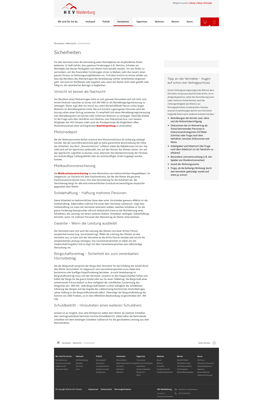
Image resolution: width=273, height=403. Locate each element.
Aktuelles (79, 363)
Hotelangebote (182, 369)
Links (78, 369)
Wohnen (159, 21)
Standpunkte (101, 372)
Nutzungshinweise (122, 389)
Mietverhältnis (121, 360)
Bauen (159, 360)
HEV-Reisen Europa (184, 363)
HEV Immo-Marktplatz (144, 363)
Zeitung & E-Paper (61, 369)
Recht (138, 375)
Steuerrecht (100, 363)
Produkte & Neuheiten (165, 372)
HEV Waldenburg (82, 360)
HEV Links (79, 366)
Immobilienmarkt (102, 366)
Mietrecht (71, 43)
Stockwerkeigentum (204, 366)
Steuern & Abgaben (143, 369)
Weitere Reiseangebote (185, 372)
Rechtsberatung (61, 360)
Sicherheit (160, 366)
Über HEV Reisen (183, 360)
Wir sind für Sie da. (68, 21)
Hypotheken (140, 366)
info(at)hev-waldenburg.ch (188, 389)
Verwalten (120, 366)
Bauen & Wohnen (203, 372)
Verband (90, 21)
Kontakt (208, 3)
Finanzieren (140, 360)
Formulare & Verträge (63, 363)
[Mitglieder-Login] (214, 21)
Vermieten (123, 21)
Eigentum (142, 21)
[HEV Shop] (205, 21)
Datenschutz (106, 389)
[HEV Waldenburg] (92, 9)
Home (193, 3)
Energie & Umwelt (102, 369)
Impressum (93, 389)
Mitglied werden (180, 3)
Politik (106, 21)
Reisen (175, 21)
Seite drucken (204, 343)
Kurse (190, 21)
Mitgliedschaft (60, 366)
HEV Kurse (201, 360)
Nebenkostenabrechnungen (126, 363)
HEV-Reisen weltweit (184, 366)
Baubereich (140, 372)
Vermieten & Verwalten (205, 363)
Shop (199, 3)
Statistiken (120, 369)
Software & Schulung (204, 375)
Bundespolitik (101, 360)
